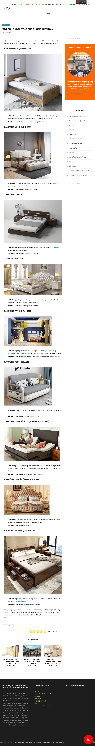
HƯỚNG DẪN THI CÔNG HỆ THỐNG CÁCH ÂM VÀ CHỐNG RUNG (11, 661)
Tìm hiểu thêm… (80, 94)
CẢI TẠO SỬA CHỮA (75, 130)
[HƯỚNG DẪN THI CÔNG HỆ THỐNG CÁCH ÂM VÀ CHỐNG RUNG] (11, 651)
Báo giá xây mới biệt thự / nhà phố (79, 121)
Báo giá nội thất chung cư (77, 116)
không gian (55, 248)
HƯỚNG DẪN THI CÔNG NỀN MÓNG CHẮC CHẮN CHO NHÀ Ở (32, 661)
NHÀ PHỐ (71, 153)
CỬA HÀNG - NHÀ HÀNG (76, 143)
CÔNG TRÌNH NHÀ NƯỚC (76, 139)
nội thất (45, 610)
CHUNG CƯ (72, 134)
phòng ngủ (23, 118)
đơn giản (32, 599)
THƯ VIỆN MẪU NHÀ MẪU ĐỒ (77, 157)
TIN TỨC (71, 162)
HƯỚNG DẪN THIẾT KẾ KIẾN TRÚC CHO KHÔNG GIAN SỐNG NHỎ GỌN (53, 661)
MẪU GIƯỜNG (8, 626)
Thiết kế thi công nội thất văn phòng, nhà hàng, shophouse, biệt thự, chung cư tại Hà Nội (39, 742)
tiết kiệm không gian (17, 353)
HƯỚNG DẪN (6, 25)
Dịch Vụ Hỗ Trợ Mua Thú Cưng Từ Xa (80, 175)
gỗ (46, 519)
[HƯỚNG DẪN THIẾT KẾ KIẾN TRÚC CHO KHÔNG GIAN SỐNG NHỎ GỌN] (53, 651)
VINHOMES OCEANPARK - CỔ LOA (79, 171)
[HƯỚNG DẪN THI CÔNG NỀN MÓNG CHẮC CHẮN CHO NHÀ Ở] (32, 651)
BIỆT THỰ (72, 125)
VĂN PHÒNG (72, 166)
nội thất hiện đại (20, 601)
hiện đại (19, 599)
